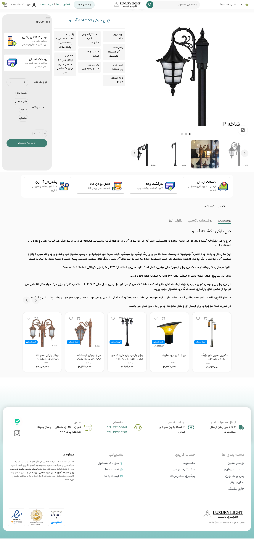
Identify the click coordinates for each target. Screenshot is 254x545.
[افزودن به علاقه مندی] (198, 318)
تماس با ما (63, 4)
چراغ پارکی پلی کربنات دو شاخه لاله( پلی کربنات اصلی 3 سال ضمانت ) (127, 359)
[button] (244, 153)
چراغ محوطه (68, 472)
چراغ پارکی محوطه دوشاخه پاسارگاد (47, 357)
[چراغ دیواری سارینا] (169, 331)
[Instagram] (17, 433)
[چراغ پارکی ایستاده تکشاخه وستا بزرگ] (84, 331)
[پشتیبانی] (138, 427)
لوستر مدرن (32, 469)
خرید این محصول (27, 143)
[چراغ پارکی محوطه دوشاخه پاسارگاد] (42, 331)
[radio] (21, 93)
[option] (190, 134)
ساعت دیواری (17, 469)
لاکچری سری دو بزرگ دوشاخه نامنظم (214, 357)
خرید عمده (46, 4)
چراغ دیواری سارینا (174, 355)
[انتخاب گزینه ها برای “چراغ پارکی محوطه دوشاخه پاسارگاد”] (36, 318)
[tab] (224, 221)
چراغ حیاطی (44, 472)
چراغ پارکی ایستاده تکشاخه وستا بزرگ (89, 357)
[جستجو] (149, 4)
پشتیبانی (117, 422)
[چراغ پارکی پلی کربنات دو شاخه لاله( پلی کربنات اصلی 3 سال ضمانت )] (127, 331)
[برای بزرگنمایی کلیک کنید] (242, 130)
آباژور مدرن (56, 472)
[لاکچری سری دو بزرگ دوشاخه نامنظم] (211, 331)
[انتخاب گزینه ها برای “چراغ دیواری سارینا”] (163, 318)
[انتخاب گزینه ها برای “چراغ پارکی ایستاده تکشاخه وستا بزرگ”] (78, 318)
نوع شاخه (41, 82)
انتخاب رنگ (40, 107)
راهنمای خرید (84, 4)
